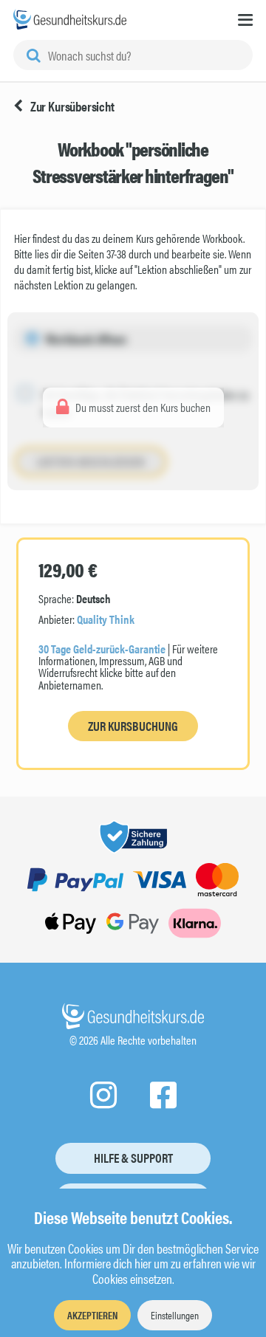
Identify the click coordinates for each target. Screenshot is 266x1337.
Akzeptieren (92, 1315)
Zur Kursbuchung (133, 726)
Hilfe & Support (133, 1157)
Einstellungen (175, 1315)
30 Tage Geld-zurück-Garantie (102, 648)
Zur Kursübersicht (72, 106)
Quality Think (105, 619)
